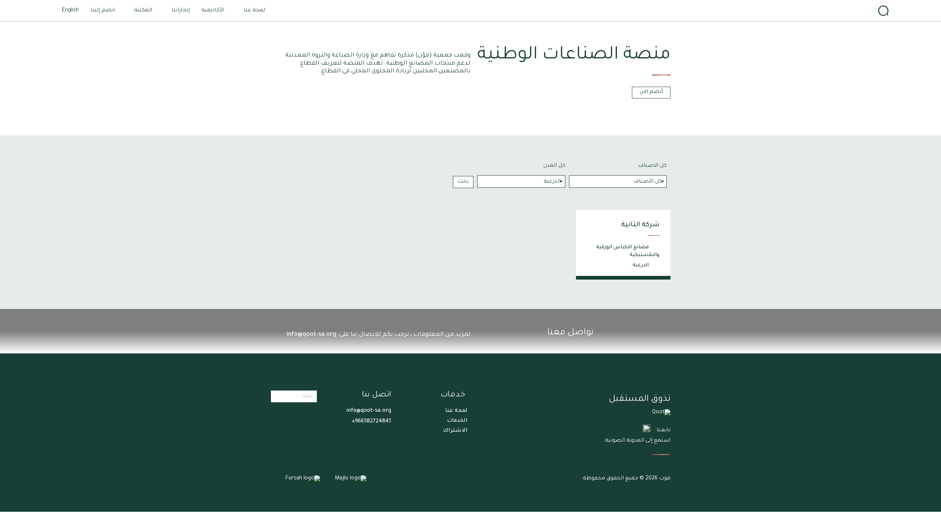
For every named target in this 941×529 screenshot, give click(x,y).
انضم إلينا (102, 11)
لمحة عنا (456, 411)
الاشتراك (455, 431)
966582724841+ (371, 422)
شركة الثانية (640, 225)
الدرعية (641, 265)
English (70, 11)
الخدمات (457, 421)
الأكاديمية (212, 11)
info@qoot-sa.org (311, 334)
